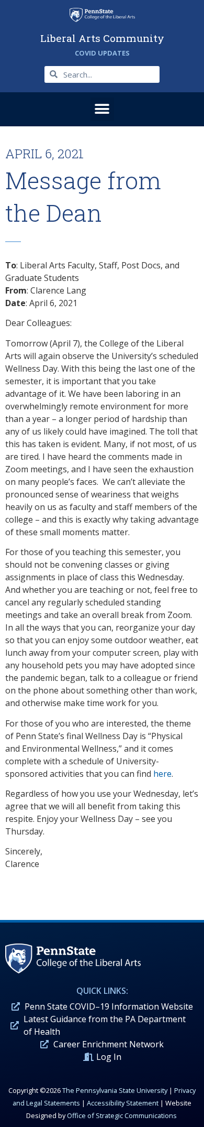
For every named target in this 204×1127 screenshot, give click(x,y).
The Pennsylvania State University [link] (114, 1090)
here (162, 773)
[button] (102, 109)
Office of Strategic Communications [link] (122, 1115)
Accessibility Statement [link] (122, 1103)
